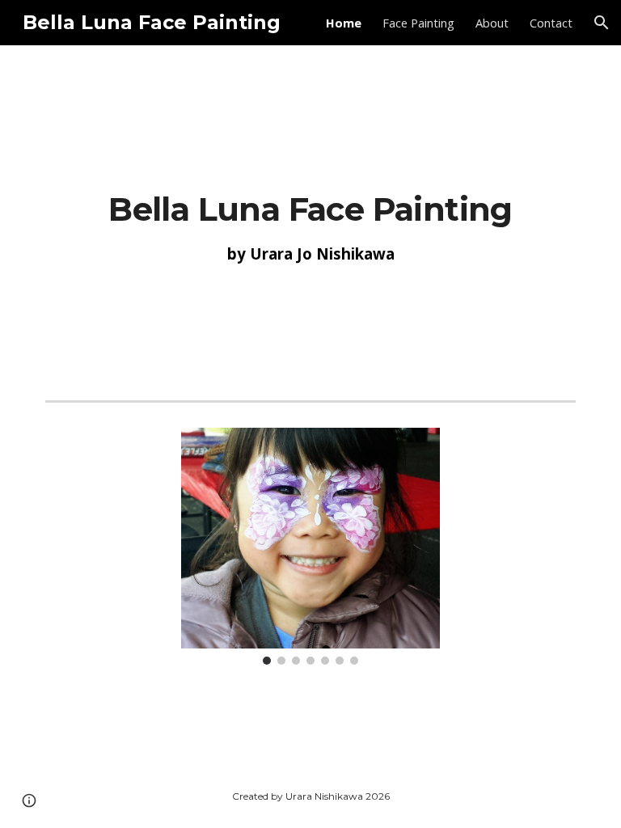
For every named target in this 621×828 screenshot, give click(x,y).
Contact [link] (551, 23)
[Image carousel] (310, 546)
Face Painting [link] (418, 23)
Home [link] (343, 23)
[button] (601, 22)
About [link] (492, 23)
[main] (310, 224)
